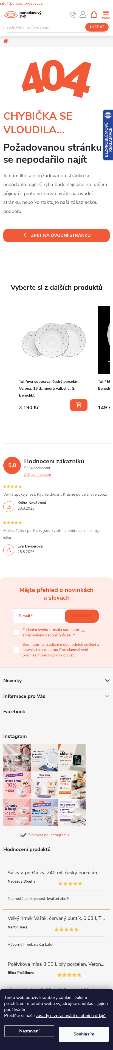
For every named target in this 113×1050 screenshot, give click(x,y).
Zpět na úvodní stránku (61, 235)
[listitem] (53, 359)
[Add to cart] (78, 405)
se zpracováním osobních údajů (53, 632)
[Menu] (105, 14)
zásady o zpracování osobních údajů (71, 1016)
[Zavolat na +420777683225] (72, 14)
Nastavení (29, 1031)
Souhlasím (84, 1034)
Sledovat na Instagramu (48, 835)
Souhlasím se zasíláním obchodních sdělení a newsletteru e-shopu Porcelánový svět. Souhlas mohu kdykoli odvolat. (60, 650)
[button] (8, 360)
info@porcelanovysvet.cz (21, 3)
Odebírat (82, 616)
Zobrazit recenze (37, 474)
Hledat (97, 27)
